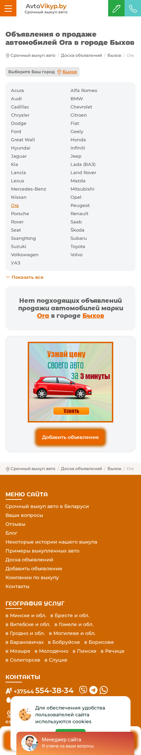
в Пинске (85, 651)
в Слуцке (55, 660)
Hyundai (20, 148)
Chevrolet (81, 106)
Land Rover (83, 172)
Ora (43, 316)
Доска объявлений (81, 55)
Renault (79, 213)
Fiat (74, 123)
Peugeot (80, 205)
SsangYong (23, 238)
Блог (11, 533)
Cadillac (20, 106)
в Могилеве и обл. (72, 633)
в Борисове (99, 642)
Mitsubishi (82, 189)
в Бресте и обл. (69, 615)
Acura (17, 90)
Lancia (18, 172)
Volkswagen (25, 254)
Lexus (17, 180)
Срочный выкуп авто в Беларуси (47, 506)
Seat (16, 230)
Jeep (75, 156)
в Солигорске (22, 660)
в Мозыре (17, 651)
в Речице (113, 651)
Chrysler (20, 115)
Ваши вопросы (24, 515)
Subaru (78, 238)
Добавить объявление (70, 437)
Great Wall (23, 139)
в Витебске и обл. (27, 624)
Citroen (78, 115)
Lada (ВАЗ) (82, 164)
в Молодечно (51, 651)
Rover (17, 221)
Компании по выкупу (32, 577)
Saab (76, 221)
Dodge (18, 123)
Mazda (78, 180)
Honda (78, 139)
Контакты (17, 586)
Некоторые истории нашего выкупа (51, 542)
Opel (75, 197)
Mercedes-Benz (28, 189)
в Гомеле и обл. (73, 624)
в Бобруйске (64, 642)
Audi (16, 98)
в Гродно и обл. (25, 633)
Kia (14, 164)
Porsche (20, 213)
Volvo (76, 254)
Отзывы (15, 524)
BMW (76, 98)
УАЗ (15, 262)
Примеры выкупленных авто (42, 551)
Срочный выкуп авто (33, 55)
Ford (16, 131)
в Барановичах (24, 642)
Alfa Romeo (83, 90)
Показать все (27, 277)
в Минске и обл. (25, 615)
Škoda (77, 230)
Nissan (19, 197)
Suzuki (18, 246)
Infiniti (77, 148)
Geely (76, 131)
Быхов (114, 55)
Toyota (77, 246)
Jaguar (19, 156)
